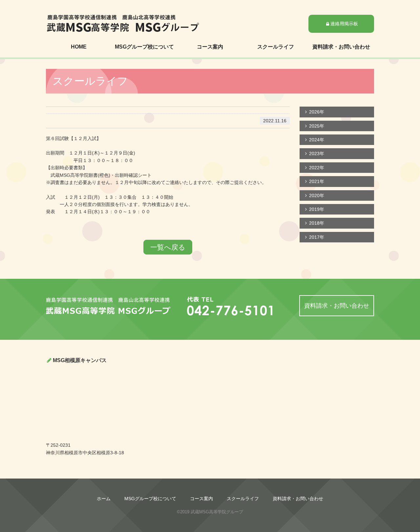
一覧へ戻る (167, 247)
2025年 (316, 126)
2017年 (316, 237)
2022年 (316, 167)
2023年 (316, 153)
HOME (79, 47)
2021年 (316, 181)
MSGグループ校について (144, 47)
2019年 (316, 209)
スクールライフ (275, 47)
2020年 (316, 195)
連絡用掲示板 (344, 23)
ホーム (104, 498)
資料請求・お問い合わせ (341, 47)
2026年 (316, 111)
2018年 (316, 223)
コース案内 (210, 47)
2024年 (316, 139)
